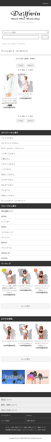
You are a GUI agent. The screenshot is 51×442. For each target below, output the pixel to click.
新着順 (32, 58)
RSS (39, 430)
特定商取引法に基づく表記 (13, 430)
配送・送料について (30, 427)
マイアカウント (6, 415)
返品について (41, 427)
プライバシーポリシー (28, 430)
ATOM (43, 430)
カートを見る (5, 420)
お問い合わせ (31, 420)
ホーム (4, 44)
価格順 (26, 58)
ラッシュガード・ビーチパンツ (16, 44)
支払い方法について (17, 427)
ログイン (29, 415)
